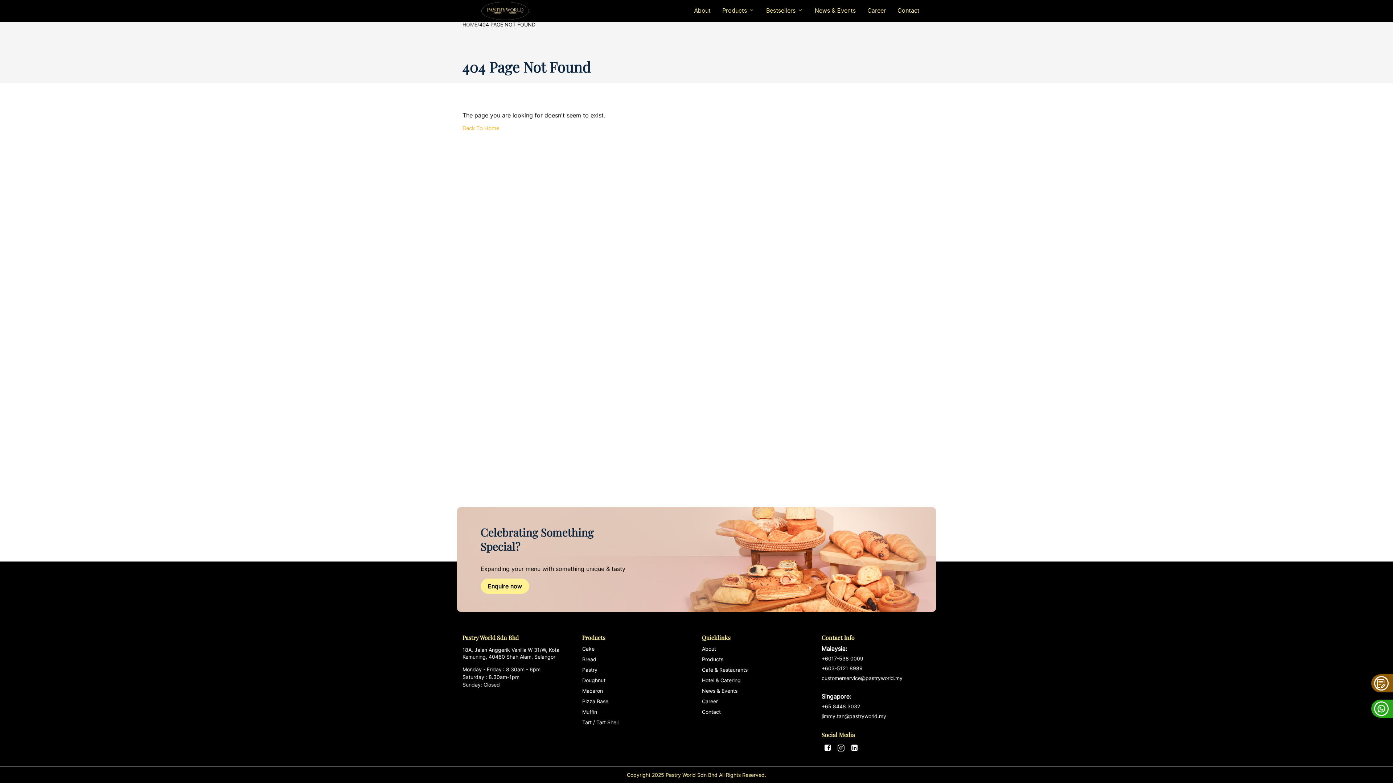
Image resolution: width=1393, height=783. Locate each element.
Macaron (592, 691)
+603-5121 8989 (842, 668)
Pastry (589, 670)
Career (876, 10)
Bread (589, 659)
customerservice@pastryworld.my (862, 687)
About (702, 10)
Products (712, 659)
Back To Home (481, 128)
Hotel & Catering (721, 680)
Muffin (589, 712)
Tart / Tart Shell (600, 722)
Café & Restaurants (725, 670)
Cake (588, 649)
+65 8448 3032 (841, 706)
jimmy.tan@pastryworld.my (854, 716)
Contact (908, 10)
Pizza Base (595, 701)
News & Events (835, 10)
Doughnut (593, 680)
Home (470, 24)
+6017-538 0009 (842, 658)
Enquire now (505, 586)
